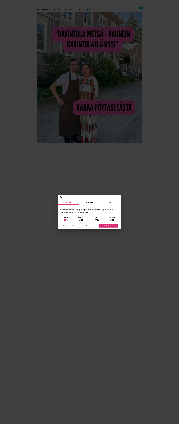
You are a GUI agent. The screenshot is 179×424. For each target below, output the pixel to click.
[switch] (81, 220)
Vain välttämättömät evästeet (69, 225)
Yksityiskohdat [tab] (89, 202)
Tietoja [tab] (109, 202)
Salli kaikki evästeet (108, 225)
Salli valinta (89, 225)
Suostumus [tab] (68, 202)
